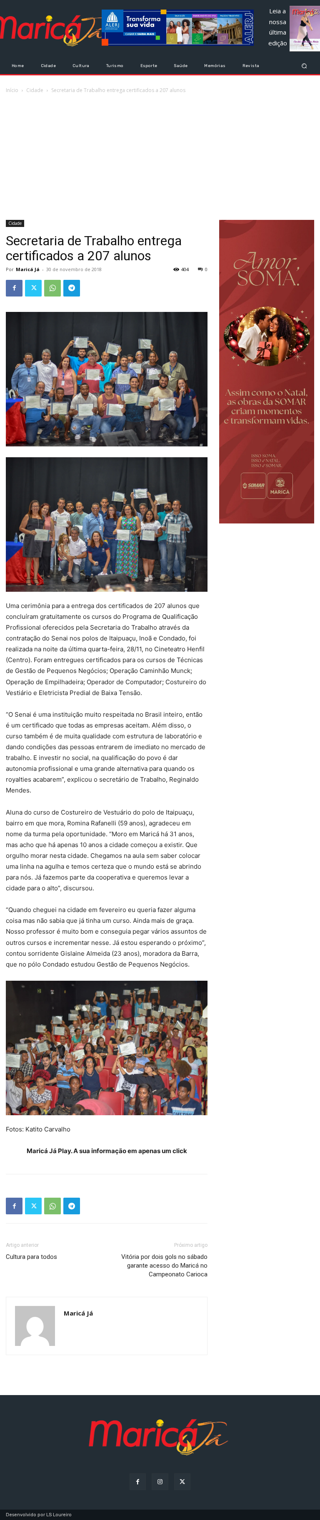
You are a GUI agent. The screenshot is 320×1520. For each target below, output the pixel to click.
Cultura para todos (31, 1257)
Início (12, 90)
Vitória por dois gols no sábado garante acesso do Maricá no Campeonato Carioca (164, 1265)
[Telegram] (71, 288)
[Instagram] (160, 1481)
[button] (304, 65)
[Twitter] (33, 288)
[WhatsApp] (52, 288)
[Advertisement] (160, 157)
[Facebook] (14, 288)
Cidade (34, 90)
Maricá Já (28, 269)
